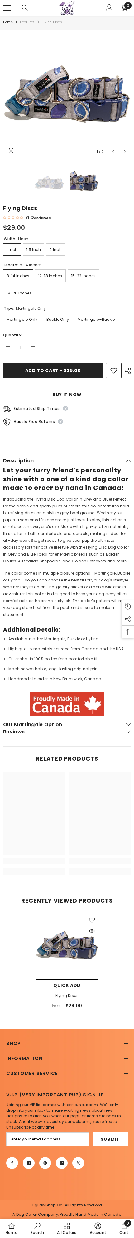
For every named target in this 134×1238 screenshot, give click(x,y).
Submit (110, 1139)
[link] (34, 861)
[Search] (24, 8)
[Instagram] (29, 1163)
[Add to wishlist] (114, 370)
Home (8, 22)
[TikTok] (62, 1163)
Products (27, 22)
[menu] (7, 8)
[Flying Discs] (67, 945)
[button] (113, 151)
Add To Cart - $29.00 (53, 370)
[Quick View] (92, 931)
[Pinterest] (45, 1163)
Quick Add (67, 985)
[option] (67, 94)
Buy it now (67, 394)
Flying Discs (67, 995)
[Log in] (109, 7)
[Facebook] (12, 1163)
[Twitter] (78, 1163)
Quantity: (12, 335)
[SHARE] (126, 370)
